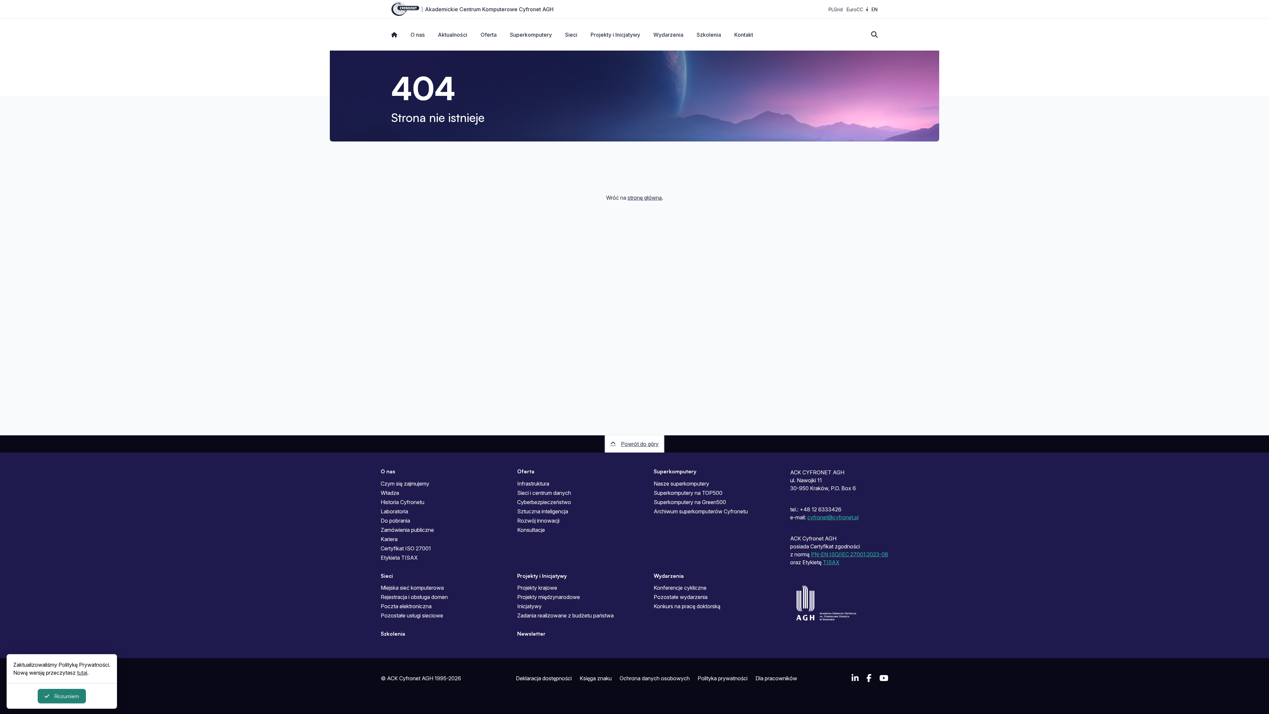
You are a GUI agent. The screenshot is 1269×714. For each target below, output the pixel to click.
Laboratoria (394, 511)
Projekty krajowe (537, 587)
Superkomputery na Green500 (690, 502)
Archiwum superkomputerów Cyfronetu (701, 511)
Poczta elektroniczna (406, 606)
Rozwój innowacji (538, 520)
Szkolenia (709, 34)
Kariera (389, 539)
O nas (417, 34)
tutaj (82, 672)
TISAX (831, 562)
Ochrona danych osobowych (655, 678)
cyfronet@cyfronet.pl (833, 517)
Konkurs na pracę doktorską (687, 606)
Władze (390, 493)
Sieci (571, 34)
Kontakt (743, 34)
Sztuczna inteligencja (542, 511)
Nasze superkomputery (681, 483)
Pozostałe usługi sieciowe (412, 615)
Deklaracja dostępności (544, 678)
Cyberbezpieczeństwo (544, 502)
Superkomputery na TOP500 (688, 493)
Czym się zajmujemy (405, 483)
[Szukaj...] (874, 35)
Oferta (489, 34)
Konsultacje (531, 530)
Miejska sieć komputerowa (412, 587)
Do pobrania (395, 520)
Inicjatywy (529, 606)
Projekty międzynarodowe (548, 597)
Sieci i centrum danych (544, 493)
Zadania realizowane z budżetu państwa (565, 615)
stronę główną (645, 197)
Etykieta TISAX (399, 557)
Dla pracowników (776, 678)
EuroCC (855, 9)
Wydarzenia (668, 34)
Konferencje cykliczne (680, 587)
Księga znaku (596, 678)
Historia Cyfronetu (402, 502)
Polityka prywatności (723, 678)
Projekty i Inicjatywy (615, 34)
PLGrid (835, 9)
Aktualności (452, 34)
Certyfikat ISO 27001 (406, 548)
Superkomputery (531, 34)
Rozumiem (66, 696)
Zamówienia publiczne (407, 530)
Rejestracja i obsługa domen (414, 597)
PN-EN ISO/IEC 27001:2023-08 (849, 554)
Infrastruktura (533, 483)
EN (874, 9)
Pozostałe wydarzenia (681, 597)
